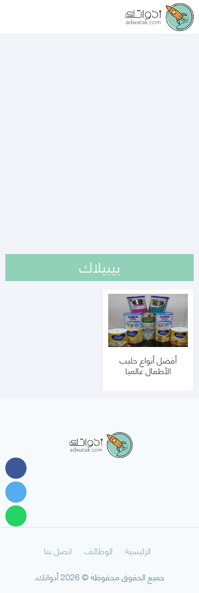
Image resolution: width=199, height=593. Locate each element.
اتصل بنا (58, 550)
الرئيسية (138, 550)
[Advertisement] (99, 130)
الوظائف (98, 550)
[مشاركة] (16, 468)
